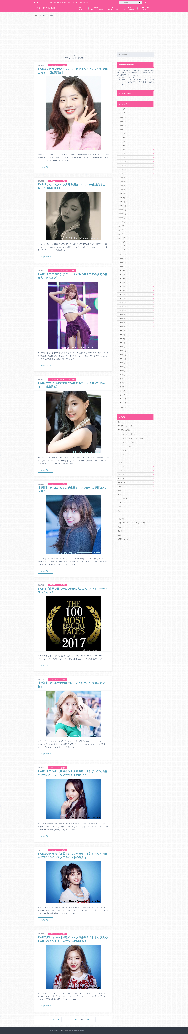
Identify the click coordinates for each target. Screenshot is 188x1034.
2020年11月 (122, 258)
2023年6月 (121, 137)
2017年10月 (122, 407)
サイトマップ (149, 2)
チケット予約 (122, 482)
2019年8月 (121, 319)
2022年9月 (121, 173)
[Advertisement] (94, 34)
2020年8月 (121, 270)
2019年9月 (121, 314)
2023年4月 (121, 145)
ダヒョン (121, 474)
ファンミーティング (124, 503)
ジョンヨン (121, 466)
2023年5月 (121, 141)
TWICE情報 (122, 450)
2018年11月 (122, 355)
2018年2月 (121, 391)
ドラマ (120, 490)
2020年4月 (121, 286)
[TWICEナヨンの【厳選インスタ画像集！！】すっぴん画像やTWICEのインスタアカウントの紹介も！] (73, 818)
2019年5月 (121, 331)
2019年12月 (122, 302)
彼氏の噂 (121, 519)
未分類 (120, 531)
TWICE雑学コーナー (125, 454)
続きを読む (45, 167)
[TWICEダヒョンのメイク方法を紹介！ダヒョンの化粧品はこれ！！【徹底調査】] (73, 149)
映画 (119, 527)
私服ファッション (124, 539)
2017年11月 (122, 403)
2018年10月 (122, 359)
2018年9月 (121, 363)
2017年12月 (122, 399)
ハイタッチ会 (122, 499)
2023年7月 (121, 133)
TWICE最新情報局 (66, 1030)
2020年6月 (121, 278)
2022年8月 (121, 177)
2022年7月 (121, 182)
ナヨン (120, 494)
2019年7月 (121, 323)
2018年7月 (121, 371)
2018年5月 (121, 379)
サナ (119, 458)
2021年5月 (121, 234)
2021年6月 (121, 230)
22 (76, 1020)
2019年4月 (121, 335)
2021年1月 (121, 250)
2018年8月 (121, 367)
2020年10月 (122, 262)
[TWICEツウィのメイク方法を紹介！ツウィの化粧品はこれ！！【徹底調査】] (73, 238)
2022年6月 (121, 186)
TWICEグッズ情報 (124, 430)
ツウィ (120, 486)
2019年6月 (121, 327)
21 (69, 1020)
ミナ (119, 511)
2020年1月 (121, 298)
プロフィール (122, 507)
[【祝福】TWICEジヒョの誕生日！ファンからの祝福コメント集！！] (73, 553)
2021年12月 (122, 206)
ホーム (80, 8)
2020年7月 (121, 274)
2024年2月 (121, 113)
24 (88, 1020)
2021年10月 (122, 214)
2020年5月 (121, 282)
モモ (119, 515)
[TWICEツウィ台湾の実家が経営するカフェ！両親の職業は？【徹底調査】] (73, 452)
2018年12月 (122, 351)
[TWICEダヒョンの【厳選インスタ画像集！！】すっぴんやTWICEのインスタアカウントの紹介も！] (73, 988)
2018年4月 (121, 383)
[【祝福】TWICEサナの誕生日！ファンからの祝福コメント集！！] (73, 736)
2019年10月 (122, 310)
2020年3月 (121, 290)
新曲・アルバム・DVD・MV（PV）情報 (132, 523)
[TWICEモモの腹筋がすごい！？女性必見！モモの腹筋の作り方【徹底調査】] (73, 347)
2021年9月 (121, 218)
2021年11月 (122, 210)
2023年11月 (122, 121)
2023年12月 (122, 117)
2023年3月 (121, 149)
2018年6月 (121, 375)
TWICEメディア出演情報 (126, 434)
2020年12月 (122, 254)
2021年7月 (121, 226)
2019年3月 (121, 339)
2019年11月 (122, 306)
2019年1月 (121, 347)
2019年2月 (121, 343)
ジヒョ (120, 462)
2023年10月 (122, 125)
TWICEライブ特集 (113, 8)
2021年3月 (121, 242)
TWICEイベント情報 (125, 426)
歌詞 (119, 535)
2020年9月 (121, 266)
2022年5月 (121, 190)
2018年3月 (121, 387)
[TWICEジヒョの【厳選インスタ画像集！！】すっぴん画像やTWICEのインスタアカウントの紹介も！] (73, 902)
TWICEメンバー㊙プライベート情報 (130, 438)
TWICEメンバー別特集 (97, 8)
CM (119, 422)
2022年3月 (121, 198)
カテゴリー (145, 8)
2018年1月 (121, 395)
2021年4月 (121, 238)
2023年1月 (121, 157)
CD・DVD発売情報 (129, 8)
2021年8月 (121, 222)
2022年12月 (122, 161)
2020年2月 (121, 294)
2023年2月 (121, 153)
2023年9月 (121, 129)
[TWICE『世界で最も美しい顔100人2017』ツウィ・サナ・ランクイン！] (73, 650)
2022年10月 (122, 169)
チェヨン (121, 478)
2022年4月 (121, 194)
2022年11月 (122, 165)
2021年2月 (121, 246)
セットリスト (122, 470)
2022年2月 (121, 202)
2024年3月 (121, 109)
